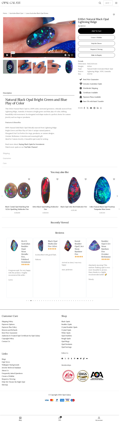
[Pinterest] (74, 358)
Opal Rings (65, 341)
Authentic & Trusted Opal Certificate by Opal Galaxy (21, 336)
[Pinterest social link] (94, 108)
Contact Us (6, 341)
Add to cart (96, 31)
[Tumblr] (71, 358)
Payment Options (8, 324)
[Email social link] (91, 108)
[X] (65, 358)
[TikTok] (84, 358)
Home (5, 13)
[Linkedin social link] (97, 108)
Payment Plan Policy (9, 327)
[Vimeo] (81, 358)
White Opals (65, 333)
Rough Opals (66, 338)
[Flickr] (87, 358)
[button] (114, 14)
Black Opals (65, 321)
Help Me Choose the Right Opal (13, 382)
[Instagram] (68, 358)
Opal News (6, 362)
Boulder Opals (66, 324)
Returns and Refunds (9, 330)
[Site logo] (11, 3)
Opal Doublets (66, 336)
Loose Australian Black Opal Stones (37, 13)
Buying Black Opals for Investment (31, 144)
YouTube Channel (30, 147)
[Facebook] (62, 358)
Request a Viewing (8, 379)
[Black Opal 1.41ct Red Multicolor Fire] (74, 190)
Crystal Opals (66, 330)
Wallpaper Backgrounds (10, 365)
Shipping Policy (7, 321)
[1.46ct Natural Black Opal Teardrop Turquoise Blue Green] (102, 190)
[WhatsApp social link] (100, 108)
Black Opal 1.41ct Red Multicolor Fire (73, 207)
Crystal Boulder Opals (69, 327)
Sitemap (5, 385)
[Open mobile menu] (116, 3)
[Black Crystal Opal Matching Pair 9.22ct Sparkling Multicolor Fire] (17, 190)
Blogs (4, 359)
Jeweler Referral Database (11, 368)
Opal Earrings (66, 347)
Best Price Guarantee (9, 333)
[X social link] (87, 108)
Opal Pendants (66, 344)
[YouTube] (77, 358)
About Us (5, 370)
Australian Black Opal (16, 13)
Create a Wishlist (8, 376)
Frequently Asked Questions (12, 373)
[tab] (38, 92)
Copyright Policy (8, 338)
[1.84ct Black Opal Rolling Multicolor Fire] (45, 190)
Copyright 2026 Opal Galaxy (60, 395)
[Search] (100, 3)
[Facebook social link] (84, 108)
